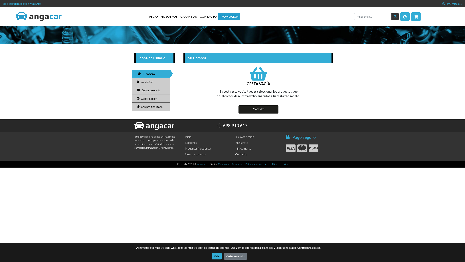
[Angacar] (39, 16)
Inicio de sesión (244, 136)
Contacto (208, 16)
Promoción (229, 16)
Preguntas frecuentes (198, 148)
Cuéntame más (235, 256)
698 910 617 (454, 3)
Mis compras (243, 148)
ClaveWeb (223, 164)
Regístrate (241, 142)
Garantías (188, 16)
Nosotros (169, 16)
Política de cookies (279, 164)
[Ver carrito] (416, 16)
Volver (259, 109)
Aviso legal (237, 164)
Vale (216, 256)
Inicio (153, 16)
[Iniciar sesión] (405, 16)
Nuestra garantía (195, 154)
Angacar (201, 164)
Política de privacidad (256, 164)
